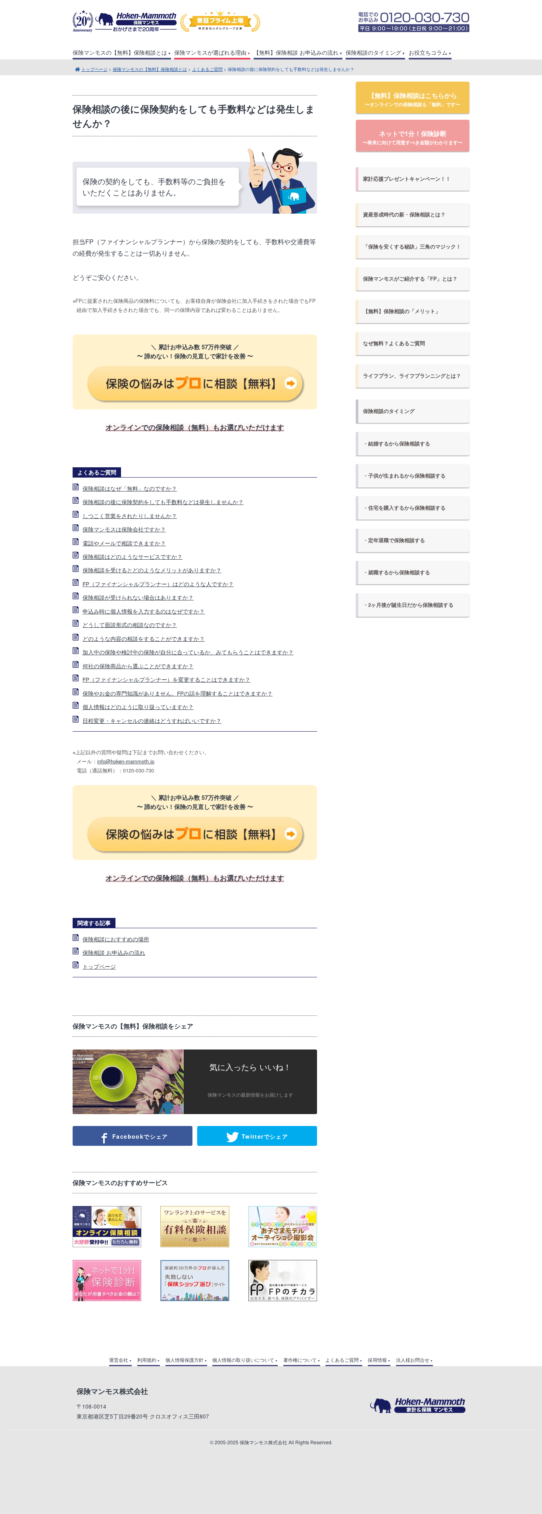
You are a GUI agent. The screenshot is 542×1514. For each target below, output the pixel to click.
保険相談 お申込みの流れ (114, 952)
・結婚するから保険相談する (396, 443)
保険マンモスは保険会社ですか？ (124, 529)
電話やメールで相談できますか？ (124, 543)
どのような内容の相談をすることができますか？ (144, 638)
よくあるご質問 (207, 69)
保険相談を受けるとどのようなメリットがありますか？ (152, 570)
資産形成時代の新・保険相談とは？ (404, 214)
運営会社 (118, 1360)
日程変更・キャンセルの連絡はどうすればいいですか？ (152, 721)
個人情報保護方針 (184, 1360)
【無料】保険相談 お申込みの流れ (296, 52)
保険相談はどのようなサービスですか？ (133, 556)
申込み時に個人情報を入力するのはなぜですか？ (144, 611)
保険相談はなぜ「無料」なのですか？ (130, 488)
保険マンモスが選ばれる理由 (210, 52)
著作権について (300, 1360)
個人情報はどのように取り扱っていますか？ (138, 707)
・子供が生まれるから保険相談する (404, 475)
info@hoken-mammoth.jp (125, 761)
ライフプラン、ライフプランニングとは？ (412, 375)
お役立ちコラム (428, 52)
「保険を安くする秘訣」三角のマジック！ (412, 246)
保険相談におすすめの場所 (116, 939)
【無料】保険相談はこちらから (412, 99)
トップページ (94, 69)
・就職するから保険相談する (396, 572)
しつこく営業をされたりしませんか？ (130, 516)
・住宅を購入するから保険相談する (404, 507)
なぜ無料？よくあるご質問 (394, 343)
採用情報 (377, 1360)
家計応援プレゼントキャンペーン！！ (407, 178)
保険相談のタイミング (373, 52)
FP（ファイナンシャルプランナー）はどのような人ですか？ (158, 584)
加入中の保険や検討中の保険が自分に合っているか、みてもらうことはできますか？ (188, 652)
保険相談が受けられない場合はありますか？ (138, 597)
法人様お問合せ (412, 1360)
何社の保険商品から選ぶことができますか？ (138, 666)
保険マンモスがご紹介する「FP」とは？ (410, 278)
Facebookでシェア (139, 1136)
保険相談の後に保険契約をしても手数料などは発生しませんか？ (163, 502)
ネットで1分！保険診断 (413, 137)
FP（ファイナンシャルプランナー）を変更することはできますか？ (166, 679)
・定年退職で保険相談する (394, 540)
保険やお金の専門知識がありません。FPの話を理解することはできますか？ (178, 693)
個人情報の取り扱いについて (243, 1360)
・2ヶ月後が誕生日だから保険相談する (408, 604)
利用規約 (146, 1360)
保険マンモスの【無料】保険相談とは (120, 52)
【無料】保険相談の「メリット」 (401, 311)
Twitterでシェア (263, 1136)
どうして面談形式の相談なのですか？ (130, 625)
